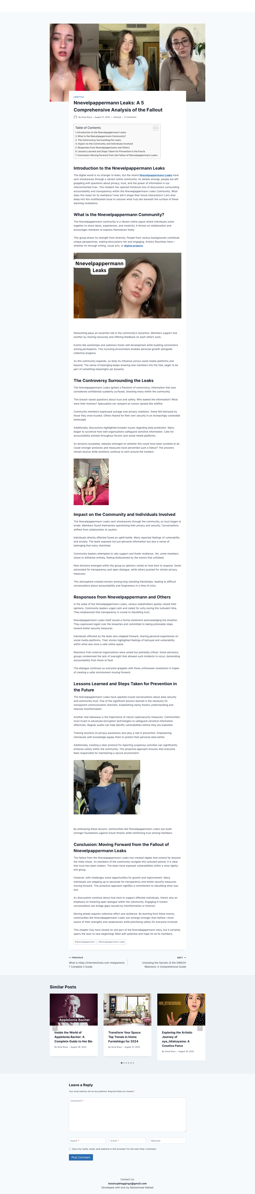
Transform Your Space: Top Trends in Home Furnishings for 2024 (124, 1037)
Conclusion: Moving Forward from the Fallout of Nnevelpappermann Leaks (117, 155)
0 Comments (130, 117)
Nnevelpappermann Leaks (156, 175)
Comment (77, 1100)
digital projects (133, 245)
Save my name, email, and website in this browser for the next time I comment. (114, 1149)
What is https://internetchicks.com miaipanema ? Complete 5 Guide (97, 962)
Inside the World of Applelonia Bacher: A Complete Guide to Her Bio (73, 1037)
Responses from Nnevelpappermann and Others (104, 147)
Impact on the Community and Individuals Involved (105, 143)
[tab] (121, 1063)
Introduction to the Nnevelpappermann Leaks (101, 132)
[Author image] (75, 117)
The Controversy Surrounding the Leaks (99, 140)
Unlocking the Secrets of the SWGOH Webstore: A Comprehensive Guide (164, 962)
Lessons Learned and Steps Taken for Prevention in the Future (111, 151)
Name (74, 1140)
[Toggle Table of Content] (154, 128)
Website (155, 1140)
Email (115, 1140)
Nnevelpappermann (85, 942)
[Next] (200, 1027)
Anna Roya (86, 117)
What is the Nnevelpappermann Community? (102, 136)
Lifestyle (79, 97)
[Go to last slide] (55, 1027)
